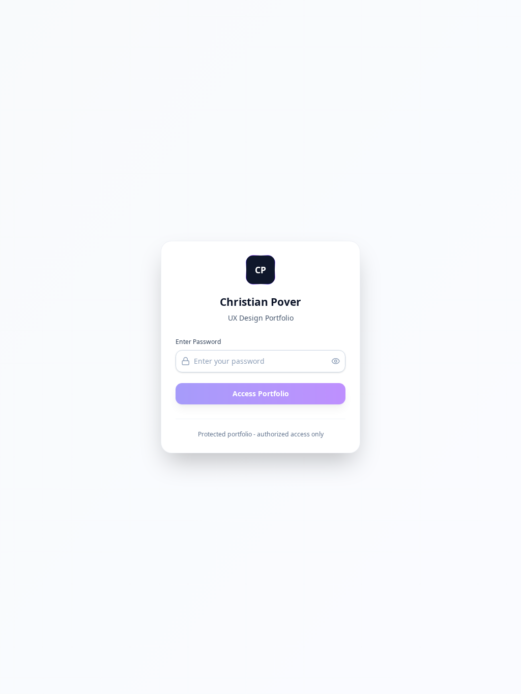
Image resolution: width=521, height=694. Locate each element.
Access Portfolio (261, 393)
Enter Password (198, 341)
